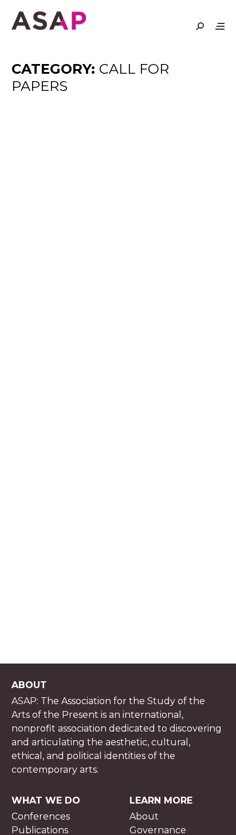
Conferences (40, 816)
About (144, 816)
